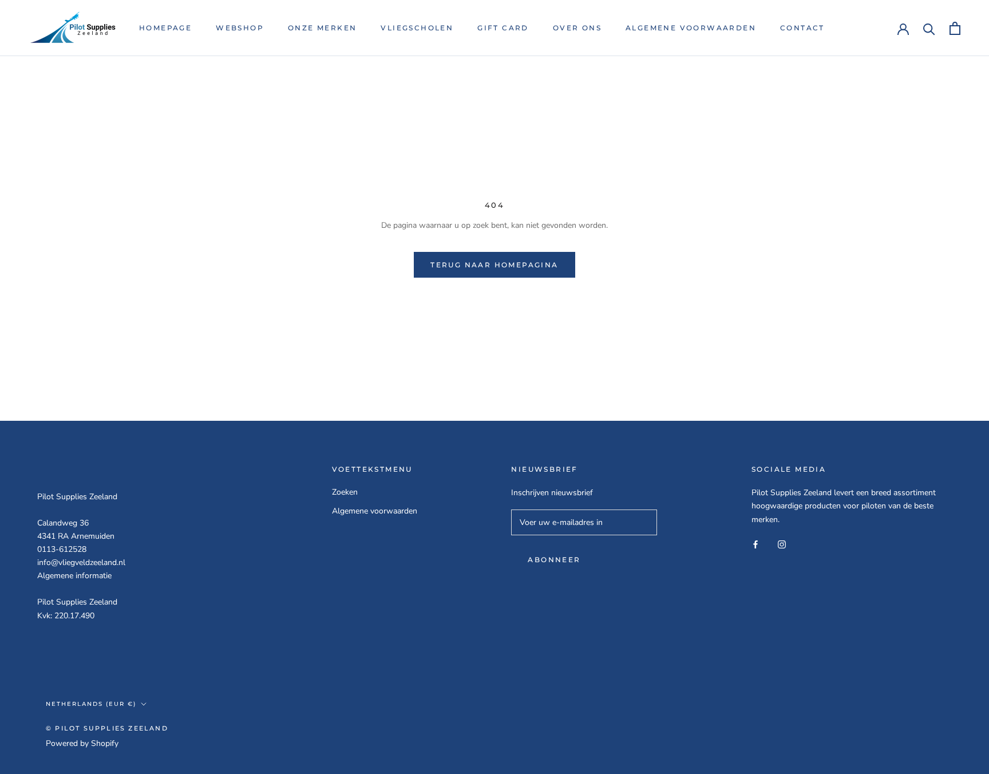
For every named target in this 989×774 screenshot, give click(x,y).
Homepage (165, 27)
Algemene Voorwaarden (691, 27)
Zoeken (345, 492)
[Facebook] (755, 544)
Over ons (577, 27)
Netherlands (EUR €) (91, 704)
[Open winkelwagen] (955, 28)
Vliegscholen (417, 27)
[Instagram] (782, 544)
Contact (802, 27)
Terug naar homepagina (494, 264)
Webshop (240, 27)
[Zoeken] (929, 28)
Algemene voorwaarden (374, 511)
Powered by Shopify (82, 743)
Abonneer (554, 559)
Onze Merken (322, 27)
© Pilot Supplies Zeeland (107, 728)
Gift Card (503, 27)
